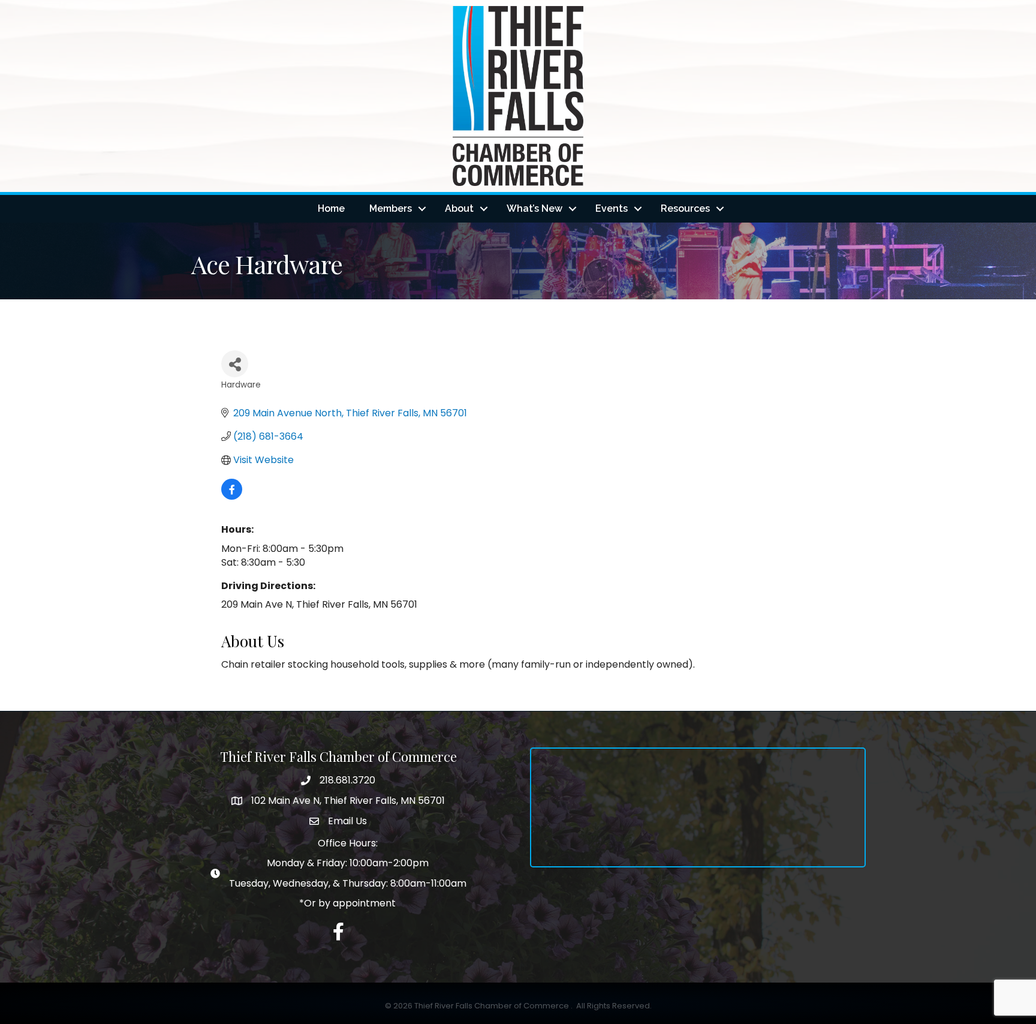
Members (390, 208)
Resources (685, 208)
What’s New (534, 208)
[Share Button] (234, 363)
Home (331, 208)
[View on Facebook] (231, 496)
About (459, 208)
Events (611, 208)
